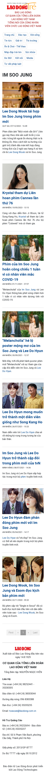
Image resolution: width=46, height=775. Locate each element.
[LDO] (23, 95)
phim (23, 476)
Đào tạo (22, 34)
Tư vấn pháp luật (12, 63)
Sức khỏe (30, 52)
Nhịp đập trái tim (13, 52)
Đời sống (35, 34)
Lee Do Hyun (27, 432)
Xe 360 (8, 58)
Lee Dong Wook (16, 152)
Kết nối (19, 58)
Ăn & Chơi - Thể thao (15, 46)
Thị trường (31, 40)
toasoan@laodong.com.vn (22, 710)
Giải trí (19, 40)
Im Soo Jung (29, 289)
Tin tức (8, 40)
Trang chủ (9, 34)
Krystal (22, 216)
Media (30, 58)
